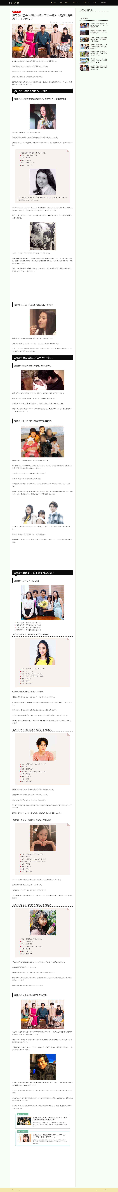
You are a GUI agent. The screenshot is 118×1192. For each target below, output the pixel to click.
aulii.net (14, 2)
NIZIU (95, 2)
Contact (103, 2)
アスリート (76, 2)
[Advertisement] (42, 287)
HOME (54, 2)
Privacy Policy (14, 1190)
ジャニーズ (86, 2)
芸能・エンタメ (64, 2)
